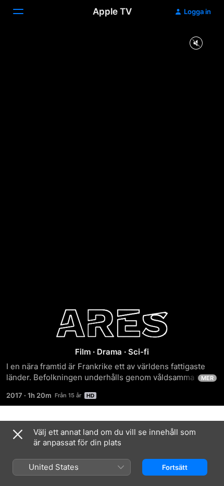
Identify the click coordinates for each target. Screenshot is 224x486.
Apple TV (112, 11)
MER (207, 378)
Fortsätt (175, 467)
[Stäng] (17, 434)
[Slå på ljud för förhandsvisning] (196, 43)
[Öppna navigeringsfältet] (24, 11)
